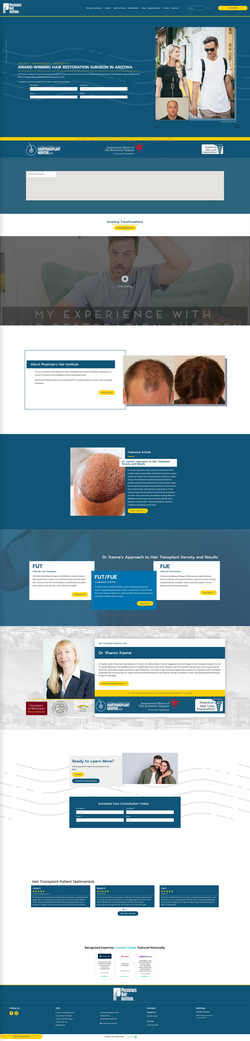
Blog (144, 8)
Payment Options (154, 8)
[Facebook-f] (11, 1013)
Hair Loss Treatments (93, 8)
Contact (166, 8)
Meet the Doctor (120, 8)
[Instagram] (16, 1013)
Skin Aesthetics (133, 8)
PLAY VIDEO (125, 286)
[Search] (208, 8)
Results (107, 8)
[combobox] (196, 8)
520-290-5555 (152, 1016)
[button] (156, 126)
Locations (174, 8)
